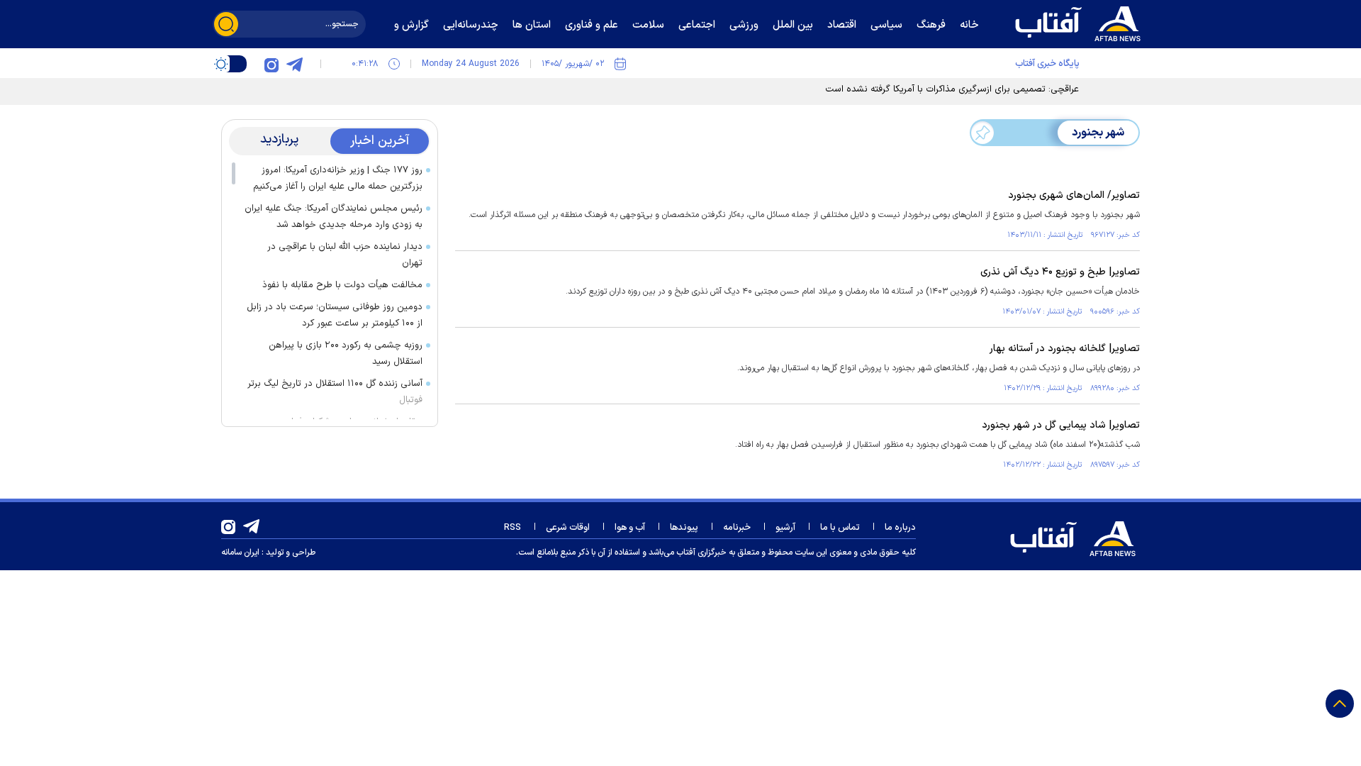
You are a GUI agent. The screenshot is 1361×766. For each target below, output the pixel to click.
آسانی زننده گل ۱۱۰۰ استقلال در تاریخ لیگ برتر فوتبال (334, 392)
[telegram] (294, 64)
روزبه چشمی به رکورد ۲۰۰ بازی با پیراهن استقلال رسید (345, 353)
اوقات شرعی (568, 528)
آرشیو (785, 528)
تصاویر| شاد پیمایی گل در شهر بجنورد (1061, 425)
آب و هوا (630, 528)
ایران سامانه (240, 552)
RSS (512, 528)
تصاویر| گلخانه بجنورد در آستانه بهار (1065, 348)
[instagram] (271, 63)
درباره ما (900, 528)
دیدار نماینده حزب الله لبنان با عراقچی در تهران (344, 255)
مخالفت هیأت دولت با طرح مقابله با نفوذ (342, 285)
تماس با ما (840, 528)
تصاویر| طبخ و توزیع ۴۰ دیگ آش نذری (1060, 272)
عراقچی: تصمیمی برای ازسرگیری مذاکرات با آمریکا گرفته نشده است (952, 89)
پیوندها (684, 528)
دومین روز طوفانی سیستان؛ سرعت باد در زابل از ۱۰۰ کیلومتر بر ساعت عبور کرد (334, 315)
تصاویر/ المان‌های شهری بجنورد (1074, 195)
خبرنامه (737, 528)
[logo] (1081, 22)
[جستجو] (226, 24)
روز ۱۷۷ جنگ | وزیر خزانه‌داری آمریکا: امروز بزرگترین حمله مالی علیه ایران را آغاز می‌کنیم (337, 178)
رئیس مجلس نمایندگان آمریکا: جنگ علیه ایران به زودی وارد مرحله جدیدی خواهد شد (333, 216)
